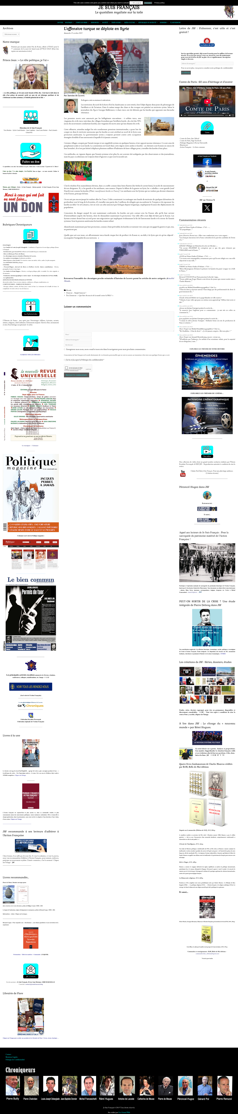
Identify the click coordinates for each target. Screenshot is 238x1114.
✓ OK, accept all (136, 3)
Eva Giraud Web (124, 1112)
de (186, 138)
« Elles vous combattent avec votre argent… (212, 235)
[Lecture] (182, 115)
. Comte (182, 138)
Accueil (60, 22)
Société (105, 22)
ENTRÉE (223, 653)
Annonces (95, 22)
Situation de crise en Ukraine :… (206, 246)
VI (223, 755)
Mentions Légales (12, 1057)
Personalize (148, 3)
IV (218, 755)
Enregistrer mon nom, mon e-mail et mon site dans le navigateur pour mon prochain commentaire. (106, 349)
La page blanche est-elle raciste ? (210, 298)
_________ (31, 780)
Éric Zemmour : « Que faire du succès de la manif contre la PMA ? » (89, 295)
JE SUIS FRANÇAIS (119, 7)
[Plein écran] (233, 115)
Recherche (176, 22)
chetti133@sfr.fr (192, 592)
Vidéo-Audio (116, 22)
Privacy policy (159, 3)
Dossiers (163, 22)
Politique (68, 22)
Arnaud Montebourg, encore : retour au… (206, 337)
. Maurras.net (183, 145)
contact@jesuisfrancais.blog (34, 984)
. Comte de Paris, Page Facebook (190, 141)
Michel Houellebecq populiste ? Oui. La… (202, 287)
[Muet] (230, 115)
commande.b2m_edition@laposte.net (207, 954)
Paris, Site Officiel (193, 138)
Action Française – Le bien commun (192, 147)
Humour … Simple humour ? (76, 293)
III (215, 755)
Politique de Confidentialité (15, 1060)
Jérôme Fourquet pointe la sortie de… (200, 308)
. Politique (182, 143)
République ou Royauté (147, 22)
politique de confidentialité (223, 68)
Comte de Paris (81, 22)
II (213, 755)
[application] (207, 101)
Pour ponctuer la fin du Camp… (208, 277)
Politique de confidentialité (92, 359)
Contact (8, 1054)
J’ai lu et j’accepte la (85, 359)
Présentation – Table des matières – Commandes (27, 954)
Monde (68, 290)
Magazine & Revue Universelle (196, 143)
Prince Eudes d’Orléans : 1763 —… (198, 227)
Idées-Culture (129, 22)
